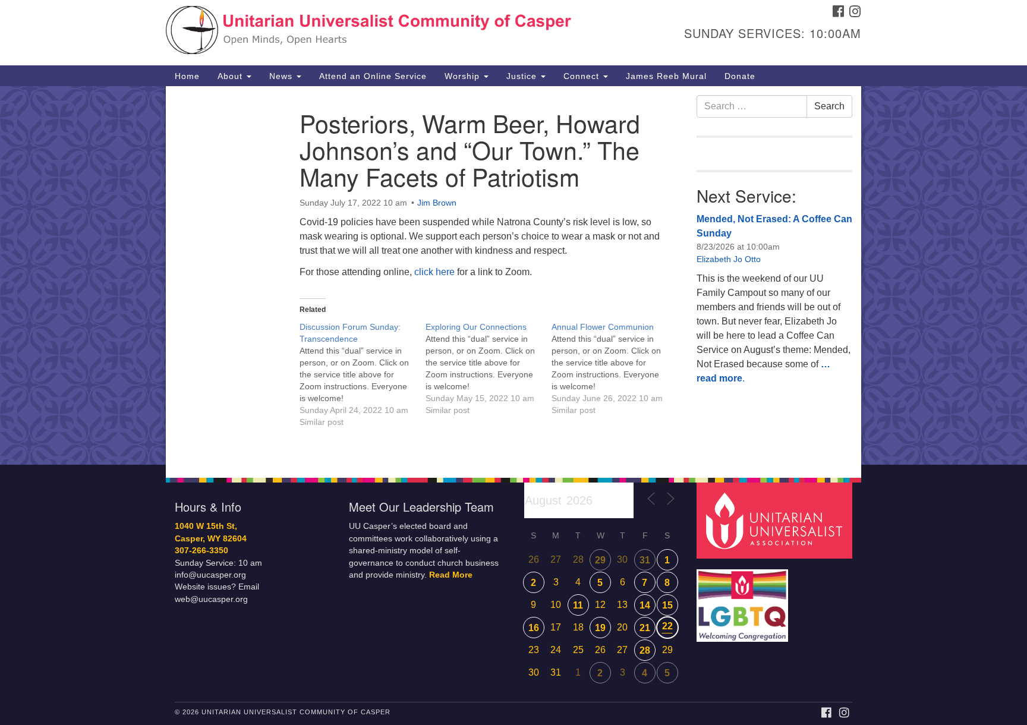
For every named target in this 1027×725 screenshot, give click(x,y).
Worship (464, 76)
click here (435, 272)
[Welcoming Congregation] (744, 599)
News (282, 76)
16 (533, 628)
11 (578, 605)
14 (644, 605)
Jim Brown (436, 202)
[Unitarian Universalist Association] (776, 520)
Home (187, 76)
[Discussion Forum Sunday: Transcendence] (363, 374)
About (231, 76)
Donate (739, 76)
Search (829, 106)
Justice (523, 76)
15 (667, 605)
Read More (450, 574)
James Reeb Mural (666, 76)
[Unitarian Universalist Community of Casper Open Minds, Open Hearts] (369, 32)
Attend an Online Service (373, 76)
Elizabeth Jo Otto (729, 259)
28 (644, 650)
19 (600, 628)
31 (644, 560)
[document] (513, 275)
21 (644, 628)
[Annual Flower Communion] (615, 368)
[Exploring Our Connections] (489, 368)
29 (600, 560)
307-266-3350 (201, 550)
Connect (582, 76)
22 (667, 626)
